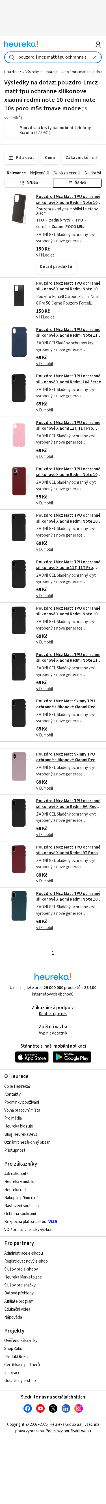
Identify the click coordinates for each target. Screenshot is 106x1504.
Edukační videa (17, 1309)
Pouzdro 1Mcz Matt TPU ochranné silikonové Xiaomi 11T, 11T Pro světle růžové (68, 428)
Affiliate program (18, 1301)
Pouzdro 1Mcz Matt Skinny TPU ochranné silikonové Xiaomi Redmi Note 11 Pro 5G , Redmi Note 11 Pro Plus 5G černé (68, 709)
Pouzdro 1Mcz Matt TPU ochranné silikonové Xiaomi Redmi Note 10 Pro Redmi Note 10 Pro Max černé (68, 614)
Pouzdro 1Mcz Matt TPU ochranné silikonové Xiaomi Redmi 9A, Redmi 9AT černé (68, 807)
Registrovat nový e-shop (26, 1261)
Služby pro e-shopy (21, 1269)
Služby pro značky (20, 1285)
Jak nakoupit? (16, 1174)
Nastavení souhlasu (21, 1206)
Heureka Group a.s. (66, 1425)
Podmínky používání (21, 1102)
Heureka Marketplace (23, 1277)
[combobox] (53, 57)
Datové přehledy (19, 1293)
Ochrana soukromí (20, 1214)
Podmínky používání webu (68, 1431)
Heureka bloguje (18, 1126)
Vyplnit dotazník (53, 1033)
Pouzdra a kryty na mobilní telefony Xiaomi (67, 211)
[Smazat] (95, 57)
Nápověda (13, 1317)
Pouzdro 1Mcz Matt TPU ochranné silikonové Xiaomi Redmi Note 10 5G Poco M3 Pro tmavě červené (68, 475)
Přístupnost (14, 1150)
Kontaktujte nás (53, 1014)
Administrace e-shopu (23, 1253)
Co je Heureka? (17, 1086)
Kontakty (12, 1094)
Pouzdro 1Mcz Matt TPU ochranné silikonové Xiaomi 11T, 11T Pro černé (68, 568)
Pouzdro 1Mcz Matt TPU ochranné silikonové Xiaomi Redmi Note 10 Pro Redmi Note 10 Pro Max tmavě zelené (68, 902)
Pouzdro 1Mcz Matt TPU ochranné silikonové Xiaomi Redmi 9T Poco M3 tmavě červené (68, 853)
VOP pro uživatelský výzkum (28, 1230)
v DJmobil (44, 364)
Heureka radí (15, 1190)
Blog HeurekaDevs (20, 1134)
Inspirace (12, 1373)
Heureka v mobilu (19, 1182)
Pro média (13, 1118)
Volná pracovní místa (22, 1110)
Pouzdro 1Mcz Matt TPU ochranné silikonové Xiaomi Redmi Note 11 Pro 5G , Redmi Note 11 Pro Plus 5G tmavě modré (69, 338)
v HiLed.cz (45, 255)
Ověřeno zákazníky (20, 1341)
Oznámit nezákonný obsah (27, 1142)
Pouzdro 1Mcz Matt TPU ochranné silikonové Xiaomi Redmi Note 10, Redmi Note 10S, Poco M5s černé (68, 202)
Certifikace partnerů (22, 1365)
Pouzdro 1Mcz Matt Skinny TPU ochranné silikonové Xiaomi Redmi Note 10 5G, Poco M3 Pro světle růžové (68, 763)
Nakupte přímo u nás (22, 1198)
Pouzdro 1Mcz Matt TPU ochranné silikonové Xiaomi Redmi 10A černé (68, 379)
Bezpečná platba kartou (25, 1222)
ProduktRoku (16, 1357)
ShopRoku (13, 1349)
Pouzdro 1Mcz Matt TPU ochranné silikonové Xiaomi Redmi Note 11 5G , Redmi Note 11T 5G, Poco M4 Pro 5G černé (68, 663)
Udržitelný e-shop (20, 1381)
